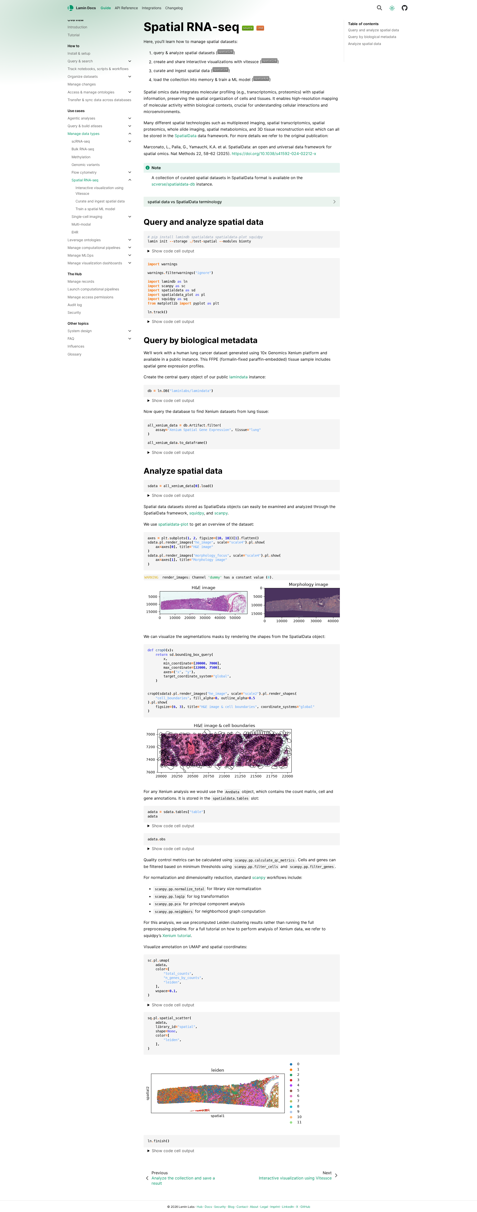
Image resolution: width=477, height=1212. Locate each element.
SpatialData (186, 135)
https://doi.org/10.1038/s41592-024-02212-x (274, 153)
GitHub (305, 1207)
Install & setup (79, 53)
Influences (76, 346)
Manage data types (83, 134)
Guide (106, 8)
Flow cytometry (84, 172)
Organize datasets (83, 77)
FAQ (71, 339)
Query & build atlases (85, 126)
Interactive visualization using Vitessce (99, 190)
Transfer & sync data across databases (99, 100)
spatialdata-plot (173, 524)
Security (74, 312)
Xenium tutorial (176, 935)
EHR (75, 232)
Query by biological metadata (372, 37)
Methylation (81, 157)
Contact (242, 1207)
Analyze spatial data (364, 43)
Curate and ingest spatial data (100, 201)
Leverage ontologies (84, 240)
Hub (199, 1207)
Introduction (77, 27)
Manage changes (82, 84)
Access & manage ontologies (91, 92)
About (254, 1207)
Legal (264, 1207)
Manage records (81, 281)
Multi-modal (81, 224)
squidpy (196, 512)
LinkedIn (288, 1207)
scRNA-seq (81, 141)
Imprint (275, 1207)
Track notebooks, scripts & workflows (98, 69)
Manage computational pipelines (94, 247)
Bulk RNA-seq (83, 149)
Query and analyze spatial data (373, 30)
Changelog (174, 8)
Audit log (75, 305)
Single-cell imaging (87, 217)
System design (80, 331)
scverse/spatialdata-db (173, 184)
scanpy (221, 512)
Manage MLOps (80, 255)
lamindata (238, 376)
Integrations (151, 8)
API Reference (126, 8)
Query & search (80, 61)
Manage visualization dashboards (95, 263)
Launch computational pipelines (93, 289)
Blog (231, 1207)
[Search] (379, 8)
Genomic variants (86, 164)
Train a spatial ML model (95, 209)
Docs (208, 1207)
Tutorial (74, 35)
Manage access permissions (90, 297)
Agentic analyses (81, 118)
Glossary (74, 354)
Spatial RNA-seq (85, 180)
